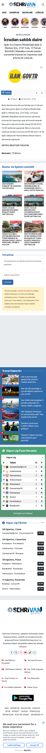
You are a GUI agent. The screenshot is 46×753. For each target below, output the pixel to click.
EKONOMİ (27, 13)
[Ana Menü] (3, 5)
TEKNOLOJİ (34, 711)
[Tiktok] (30, 653)
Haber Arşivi (32, 687)
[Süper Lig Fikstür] (42, 523)
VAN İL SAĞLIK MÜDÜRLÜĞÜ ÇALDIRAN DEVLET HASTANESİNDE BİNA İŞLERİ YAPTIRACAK (33, 212)
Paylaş (7, 93)
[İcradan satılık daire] (23, 76)
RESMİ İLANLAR (23, 35)
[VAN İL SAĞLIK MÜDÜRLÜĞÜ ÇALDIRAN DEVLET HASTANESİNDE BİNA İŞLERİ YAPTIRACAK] (34, 200)
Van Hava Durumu (35, 660)
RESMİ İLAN (8, 715)
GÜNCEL (39, 13)
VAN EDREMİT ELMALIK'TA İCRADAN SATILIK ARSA (11, 186)
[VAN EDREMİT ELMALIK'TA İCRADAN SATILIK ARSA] (12, 177)
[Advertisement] (23, 342)
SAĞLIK (24, 711)
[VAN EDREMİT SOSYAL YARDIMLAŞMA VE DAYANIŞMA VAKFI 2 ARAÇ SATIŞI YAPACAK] (34, 177)
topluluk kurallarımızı (25, 291)
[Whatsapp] (34, 653)
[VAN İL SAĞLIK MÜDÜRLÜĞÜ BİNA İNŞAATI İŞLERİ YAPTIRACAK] (12, 200)
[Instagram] (21, 653)
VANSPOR (14, 13)
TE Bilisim (13, 99)
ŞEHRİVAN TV (37, 715)
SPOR (7, 711)
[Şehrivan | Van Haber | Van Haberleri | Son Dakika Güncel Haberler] (23, 5)
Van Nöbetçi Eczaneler (8, 661)
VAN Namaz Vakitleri (13, 669)
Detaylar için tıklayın (23, 513)
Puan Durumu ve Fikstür (10, 679)
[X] (16, 653)
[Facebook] (11, 653)
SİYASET (15, 711)
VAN (4, 13)
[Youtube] (25, 653)
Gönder (8, 282)
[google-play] (23, 698)
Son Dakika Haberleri (13, 687)
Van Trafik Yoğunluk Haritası (33, 670)
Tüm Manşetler (33, 678)
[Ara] (43, 4)
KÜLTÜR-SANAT (22, 715)
